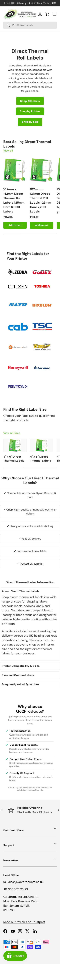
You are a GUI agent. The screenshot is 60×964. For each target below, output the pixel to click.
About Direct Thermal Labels (20, 591)
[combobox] (30, 25)
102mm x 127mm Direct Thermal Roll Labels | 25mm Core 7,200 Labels (40, 200)
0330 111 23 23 (18, 889)
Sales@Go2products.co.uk (25, 882)
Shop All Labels (30, 101)
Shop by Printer (30, 111)
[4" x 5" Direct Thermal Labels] (41, 445)
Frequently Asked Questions (20, 684)
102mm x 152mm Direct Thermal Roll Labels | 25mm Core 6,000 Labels (13, 200)
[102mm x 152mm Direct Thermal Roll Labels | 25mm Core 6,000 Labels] (15, 170)
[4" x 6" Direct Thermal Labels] (15, 445)
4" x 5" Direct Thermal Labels (40, 458)
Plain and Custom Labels (18, 675)
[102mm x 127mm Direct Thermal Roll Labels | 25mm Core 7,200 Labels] (41, 170)
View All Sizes (11, 433)
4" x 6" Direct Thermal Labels (13, 458)
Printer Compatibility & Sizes (21, 666)
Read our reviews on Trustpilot (24, 922)
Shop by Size (30, 121)
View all (8, 150)
